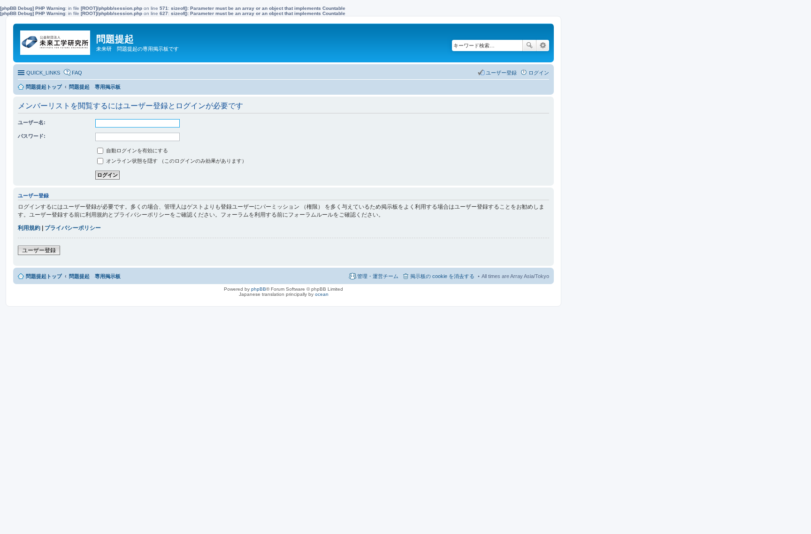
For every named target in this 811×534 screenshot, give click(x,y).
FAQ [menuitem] (77, 72)
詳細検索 (542, 45)
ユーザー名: (32, 122)
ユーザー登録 (39, 250)
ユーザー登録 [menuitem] (501, 72)
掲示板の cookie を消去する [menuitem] (442, 276)
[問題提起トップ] (55, 40)
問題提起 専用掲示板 (95, 276)
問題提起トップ (44, 276)
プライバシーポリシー (73, 228)
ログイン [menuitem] (538, 72)
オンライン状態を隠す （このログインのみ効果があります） (176, 161)
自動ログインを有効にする (136, 150)
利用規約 (29, 228)
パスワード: (32, 136)
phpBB (258, 289)
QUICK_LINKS (43, 72)
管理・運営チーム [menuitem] (377, 276)
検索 (529, 45)
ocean (322, 294)
